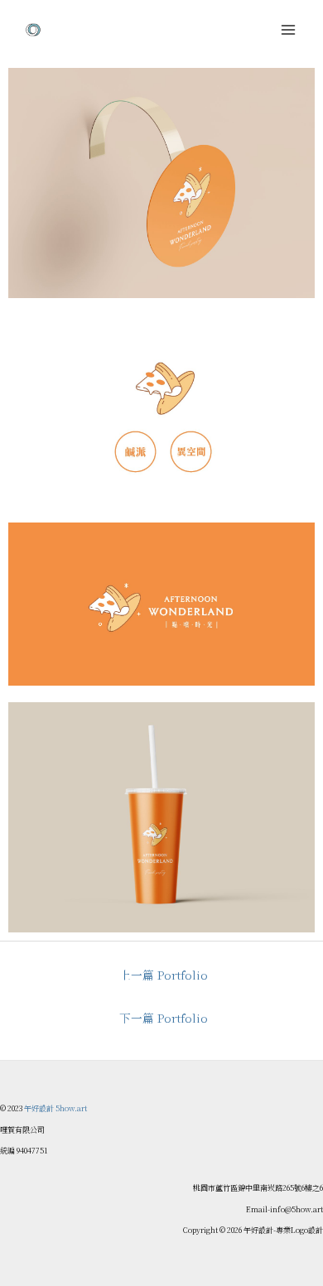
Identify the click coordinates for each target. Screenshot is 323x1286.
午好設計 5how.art (55, 1108)
